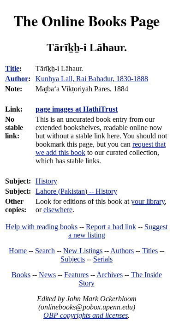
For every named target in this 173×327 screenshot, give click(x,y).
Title (12, 68)
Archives (109, 275)
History (46, 181)
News (47, 275)
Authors (122, 251)
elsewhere (57, 210)
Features (76, 275)
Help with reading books (42, 227)
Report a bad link (111, 227)
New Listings (82, 251)
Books (21, 275)
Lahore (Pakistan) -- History (76, 191)
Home (18, 251)
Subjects (72, 259)
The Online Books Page (86, 20)
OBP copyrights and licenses (85, 315)
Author (16, 79)
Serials (103, 259)
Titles (150, 251)
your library (148, 201)
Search (45, 251)
